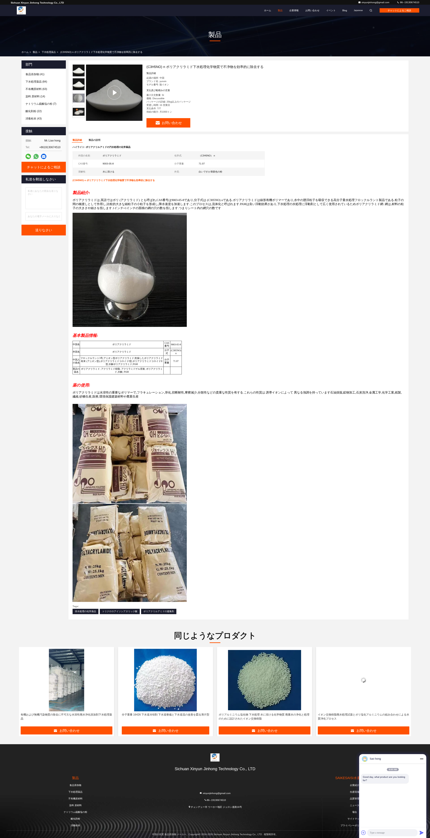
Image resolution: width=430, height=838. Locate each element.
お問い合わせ (312, 10)
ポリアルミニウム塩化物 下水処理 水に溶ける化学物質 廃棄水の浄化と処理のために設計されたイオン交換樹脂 (165, 716)
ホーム (267, 10)
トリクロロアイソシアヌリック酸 (119, 611)
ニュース (354, 805)
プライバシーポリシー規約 (354, 825)
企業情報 (294, 10)
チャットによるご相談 (399, 10)
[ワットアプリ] (36, 156)
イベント (331, 10)
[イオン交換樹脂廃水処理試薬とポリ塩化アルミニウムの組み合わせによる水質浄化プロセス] (264, 680)
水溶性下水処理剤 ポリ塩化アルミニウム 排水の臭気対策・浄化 (363, 714)
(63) (36, 89)
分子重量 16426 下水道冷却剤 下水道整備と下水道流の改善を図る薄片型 (66, 714)
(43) (34, 118)
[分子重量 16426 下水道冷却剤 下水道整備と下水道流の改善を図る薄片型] (66, 680)
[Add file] (363, 832)
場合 (354, 812)
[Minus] (422, 759)
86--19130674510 (409, 2)
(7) (41, 103)
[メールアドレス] (43, 156)
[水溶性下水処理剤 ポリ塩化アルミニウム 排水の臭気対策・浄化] (364, 680)
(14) (35, 96)
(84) (36, 81)
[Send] (421, 832)
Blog (344, 10)
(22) (34, 111)
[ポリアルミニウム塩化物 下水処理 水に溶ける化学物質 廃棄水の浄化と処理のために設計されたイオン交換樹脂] (165, 680)
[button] (25, 688)
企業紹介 (354, 785)
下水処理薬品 (49, 52)
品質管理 (354, 798)
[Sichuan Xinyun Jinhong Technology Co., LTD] (21, 10)
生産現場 (354, 792)
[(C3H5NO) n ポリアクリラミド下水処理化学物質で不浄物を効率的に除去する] (114, 92)
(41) (35, 74)
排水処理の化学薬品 (85, 611)
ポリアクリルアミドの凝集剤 (158, 611)
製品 (280, 10)
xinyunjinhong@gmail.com (375, 2)
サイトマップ (355, 818)
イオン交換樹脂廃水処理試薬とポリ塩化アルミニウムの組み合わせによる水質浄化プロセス (264, 716)
